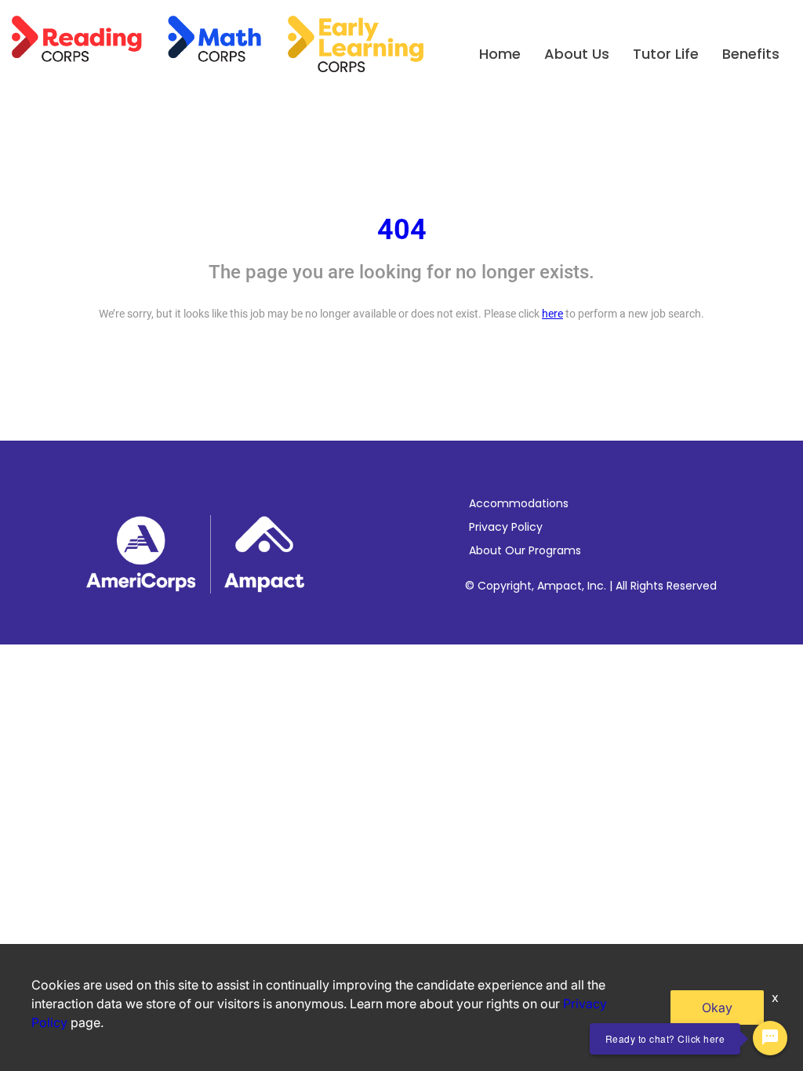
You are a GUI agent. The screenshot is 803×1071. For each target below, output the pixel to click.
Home (500, 54)
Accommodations (519, 503)
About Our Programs (525, 550)
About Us (576, 54)
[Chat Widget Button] (770, 1038)
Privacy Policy (506, 527)
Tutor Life (666, 54)
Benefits (750, 54)
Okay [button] (717, 1007)
